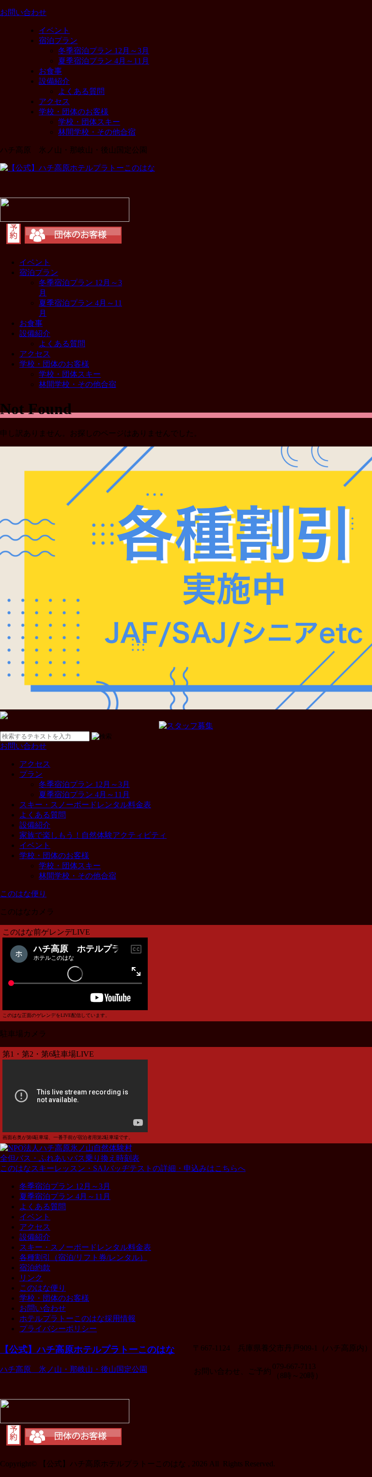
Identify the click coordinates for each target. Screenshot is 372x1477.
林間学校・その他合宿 (97, 132)
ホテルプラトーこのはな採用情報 (77, 1318)
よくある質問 (81, 91)
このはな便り (42, 1288)
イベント (54, 30)
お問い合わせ (42, 1308)
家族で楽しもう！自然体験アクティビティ (93, 835)
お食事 (50, 71)
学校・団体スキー (89, 122)
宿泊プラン (58, 40)
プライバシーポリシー (58, 1328)
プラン (31, 774)
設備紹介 (54, 81)
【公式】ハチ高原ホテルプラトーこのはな (87, 1349)
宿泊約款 (34, 1267)
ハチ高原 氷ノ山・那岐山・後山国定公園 (73, 1369)
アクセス (54, 101)
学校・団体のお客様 (73, 112)
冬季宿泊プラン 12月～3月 (103, 50)
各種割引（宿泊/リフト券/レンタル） (83, 1257)
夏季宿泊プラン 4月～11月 (103, 61)
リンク (31, 1278)
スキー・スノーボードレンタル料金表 (85, 804)
